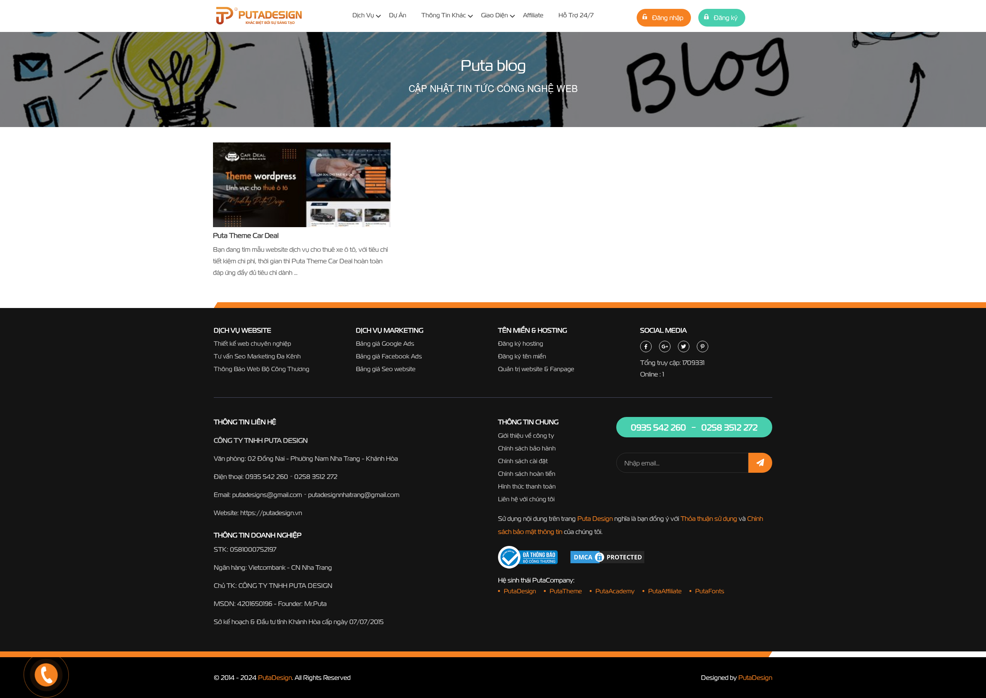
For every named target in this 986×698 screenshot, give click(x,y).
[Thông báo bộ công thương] (528, 557)
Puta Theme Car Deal (245, 235)
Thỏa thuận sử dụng (709, 518)
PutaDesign (275, 677)
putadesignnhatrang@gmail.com (353, 494)
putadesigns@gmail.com (267, 494)
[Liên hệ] (36, 646)
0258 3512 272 (315, 476)
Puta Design (595, 518)
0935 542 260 (266, 476)
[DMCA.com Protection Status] (607, 556)
